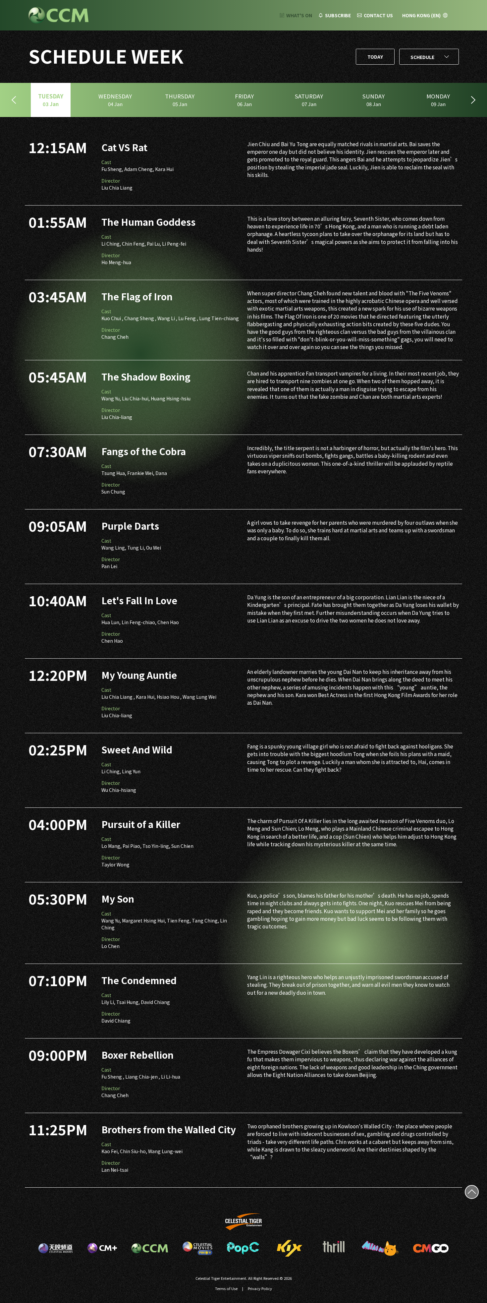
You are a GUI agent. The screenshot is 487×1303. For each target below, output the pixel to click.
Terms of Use (226, 1288)
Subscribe (338, 15)
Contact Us (378, 15)
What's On (299, 15)
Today (375, 56)
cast (106, 162)
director (110, 180)
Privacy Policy (260, 1288)
